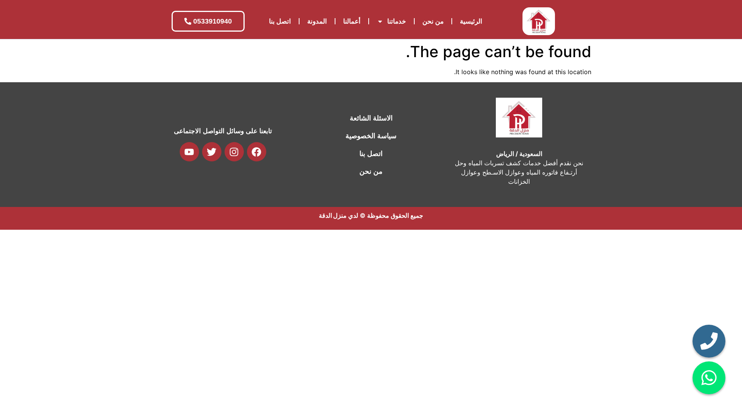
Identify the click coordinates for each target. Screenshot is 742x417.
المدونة (317, 21)
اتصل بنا (280, 21)
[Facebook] (256, 151)
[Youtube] (189, 151)
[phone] (709, 341)
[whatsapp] (709, 377)
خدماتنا (396, 21)
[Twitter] (211, 151)
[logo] (538, 21)
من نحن (433, 21)
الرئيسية (471, 21)
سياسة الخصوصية (371, 136)
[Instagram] (234, 151)
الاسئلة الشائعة (371, 118)
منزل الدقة (333, 215)
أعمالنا (352, 21)
